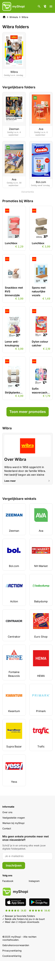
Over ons (7, 812)
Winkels (13, 17)
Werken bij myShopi (13, 823)
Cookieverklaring (11, 955)
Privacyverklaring (12, 950)
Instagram (34, 881)
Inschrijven (14, 865)
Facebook (7, 881)
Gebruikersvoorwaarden (15, 945)
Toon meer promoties (27, 412)
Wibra (25, 17)
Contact (6, 828)
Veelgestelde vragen (13, 817)
